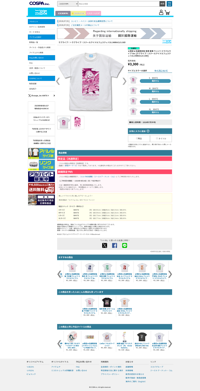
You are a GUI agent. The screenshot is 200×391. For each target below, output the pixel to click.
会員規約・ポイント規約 (111, 366)
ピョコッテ (31, 374)
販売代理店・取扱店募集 (136, 377)
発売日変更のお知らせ (135, 374)
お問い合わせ (34, 73)
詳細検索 (169, 4)
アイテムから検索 (36, 52)
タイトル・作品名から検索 (39, 47)
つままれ (30, 366)
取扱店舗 (32, 83)
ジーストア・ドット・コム (161, 370)
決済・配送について (37, 68)
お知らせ (129, 362)
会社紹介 (32, 88)
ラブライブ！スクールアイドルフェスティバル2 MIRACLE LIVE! (99, 42)
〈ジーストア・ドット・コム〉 (105, 176)
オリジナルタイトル (59, 362)
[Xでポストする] (104, 247)
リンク (153, 362)
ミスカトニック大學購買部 (62, 370)
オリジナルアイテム (35, 362)
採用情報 (129, 370)
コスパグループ (156, 366)
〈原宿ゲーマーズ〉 (71, 165)
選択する (155, 81)
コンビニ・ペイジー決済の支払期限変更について (92, 21)
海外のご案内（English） (136, 381)
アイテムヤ (55, 366)
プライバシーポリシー (110, 374)
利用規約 (104, 362)
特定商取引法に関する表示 (112, 370)
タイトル (162, 138)
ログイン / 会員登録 (37, 26)
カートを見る (34, 32)
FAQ (31, 63)
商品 (140, 138)
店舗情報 (129, 366)
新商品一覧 (33, 42)
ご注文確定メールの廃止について (85, 25)
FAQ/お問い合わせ (84, 362)
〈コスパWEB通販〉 (87, 176)
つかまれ (30, 370)
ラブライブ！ (64, 42)
